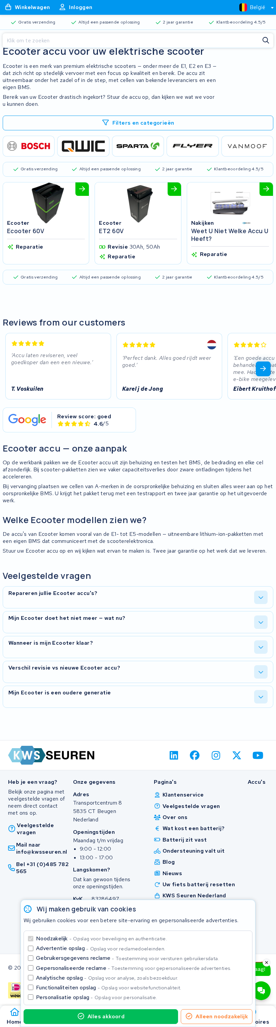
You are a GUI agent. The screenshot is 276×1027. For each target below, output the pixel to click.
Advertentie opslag (100, 948)
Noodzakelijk (101, 938)
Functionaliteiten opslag (108, 987)
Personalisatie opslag (96, 997)
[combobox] (253, 7)
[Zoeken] (265, 40)
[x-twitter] (237, 755)
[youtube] (258, 755)
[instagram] (216, 755)
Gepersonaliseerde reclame (133, 968)
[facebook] (195, 755)
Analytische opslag (107, 977)
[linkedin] (174, 755)
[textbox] (252, 7)
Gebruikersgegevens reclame (127, 957)
